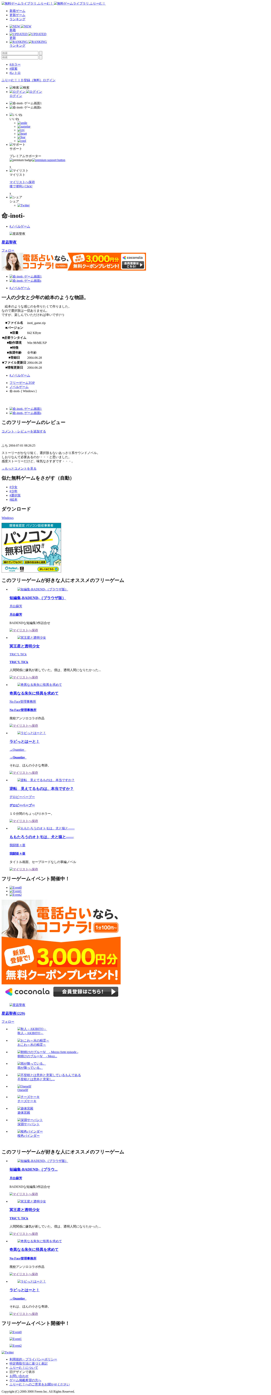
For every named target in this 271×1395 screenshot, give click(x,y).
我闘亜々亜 (17, 845)
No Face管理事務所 (23, 701)
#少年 (13, 491)
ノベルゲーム (19, 387)
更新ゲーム (17, 15)
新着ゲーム (17, 11)
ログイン (49, 80)
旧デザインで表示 (22, 1372)
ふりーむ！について (24, 1367)
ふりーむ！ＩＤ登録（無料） (22, 80)
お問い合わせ (19, 1376)
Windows (7, 517)
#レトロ (15, 72)
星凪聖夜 (9, 242)
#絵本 (13, 499)
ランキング (17, 19)
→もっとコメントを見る (19, 468)
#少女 (13, 487)
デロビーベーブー (22, 797)
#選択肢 (15, 495)
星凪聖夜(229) (13, 1013)
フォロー (8, 250)
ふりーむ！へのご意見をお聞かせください (40, 1384)
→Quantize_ (18, 749)
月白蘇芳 (16, 606)
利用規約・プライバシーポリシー (33, 1359)
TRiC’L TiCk (18, 654)
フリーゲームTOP (22, 382)
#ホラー (15, 64)
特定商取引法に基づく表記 (29, 1363)
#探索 (13, 68)
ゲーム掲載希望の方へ (25, 1380)
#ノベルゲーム (20, 226)
